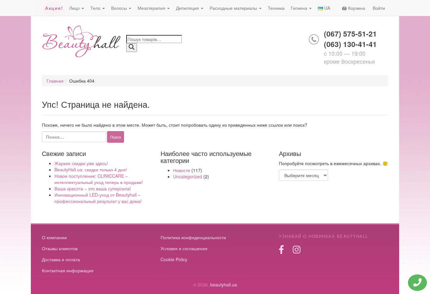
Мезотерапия (152, 8)
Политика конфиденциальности (193, 237)
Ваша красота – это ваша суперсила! (92, 188)
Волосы (119, 8)
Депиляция (188, 8)
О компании (54, 237)
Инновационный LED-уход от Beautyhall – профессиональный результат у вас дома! (98, 198)
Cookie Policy (174, 259)
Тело (96, 8)
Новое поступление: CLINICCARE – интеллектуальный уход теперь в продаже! (98, 179)
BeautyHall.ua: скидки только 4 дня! (90, 169)
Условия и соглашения (184, 248)
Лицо (75, 8)
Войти (379, 8)
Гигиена (299, 8)
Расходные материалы (234, 8)
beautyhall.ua (82, 42)
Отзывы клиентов (59, 248)
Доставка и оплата (61, 259)
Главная (55, 81)
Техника (276, 8)
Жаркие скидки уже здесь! (81, 163)
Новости (181, 170)
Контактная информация (67, 270)
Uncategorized (187, 176)
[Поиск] (131, 47)
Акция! (54, 8)
